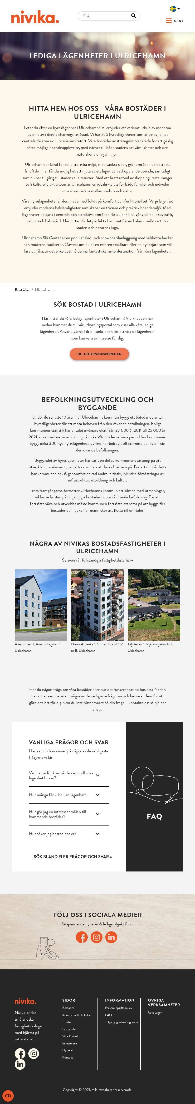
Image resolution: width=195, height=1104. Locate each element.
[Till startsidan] (35, 17)
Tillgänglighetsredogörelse (119, 1022)
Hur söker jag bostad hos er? (52, 834)
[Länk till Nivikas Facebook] (83, 936)
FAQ (108, 1015)
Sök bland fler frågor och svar (71, 857)
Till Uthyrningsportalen (99, 354)
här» (129, 560)
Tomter (67, 1022)
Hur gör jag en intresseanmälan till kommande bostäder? (57, 814)
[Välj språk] (175, 9)
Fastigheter (69, 1029)
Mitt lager (155, 1012)
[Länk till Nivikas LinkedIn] (112, 936)
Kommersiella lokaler (76, 1015)
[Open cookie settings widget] (8, 1096)
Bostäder (22, 290)
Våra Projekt (70, 1036)
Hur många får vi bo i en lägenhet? (58, 795)
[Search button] (133, 16)
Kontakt (67, 1057)
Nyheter (67, 1050)
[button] (169, 21)
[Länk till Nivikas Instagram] (97, 936)
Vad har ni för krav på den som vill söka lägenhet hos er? (61, 775)
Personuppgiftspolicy (118, 1007)
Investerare (69, 1043)
